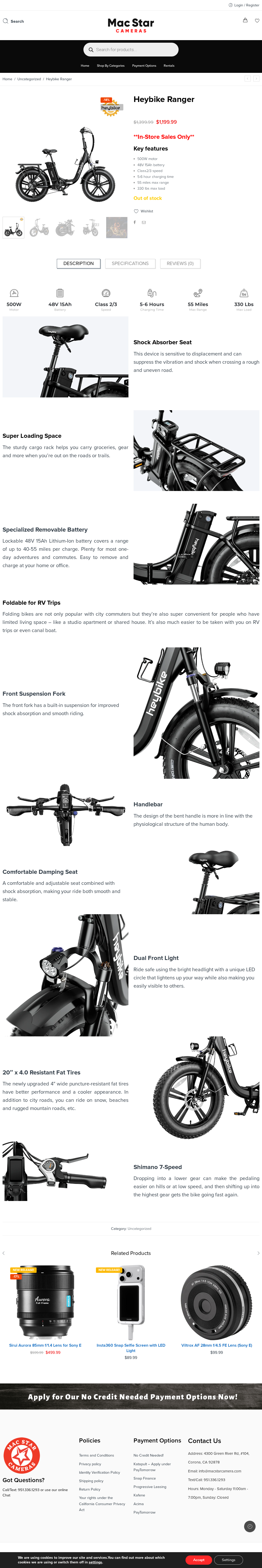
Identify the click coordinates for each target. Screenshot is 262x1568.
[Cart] (245, 21)
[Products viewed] (250, 1526)
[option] (65, 155)
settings (95, 1562)
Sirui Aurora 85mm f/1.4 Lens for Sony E (45, 1345)
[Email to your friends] (144, 222)
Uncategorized (29, 79)
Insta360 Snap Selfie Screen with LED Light (131, 1348)
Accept (198, 1560)
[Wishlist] (257, 21)
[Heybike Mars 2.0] (248, 79)
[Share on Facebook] (135, 222)
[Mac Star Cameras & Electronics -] (131, 24)
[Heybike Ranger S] (256, 79)
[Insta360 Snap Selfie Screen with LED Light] (131, 1302)
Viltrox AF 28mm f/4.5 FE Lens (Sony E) (216, 1345)
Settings (228, 1560)
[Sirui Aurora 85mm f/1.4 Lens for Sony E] (45, 1302)
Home (7, 79)
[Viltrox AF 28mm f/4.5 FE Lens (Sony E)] (216, 1302)
